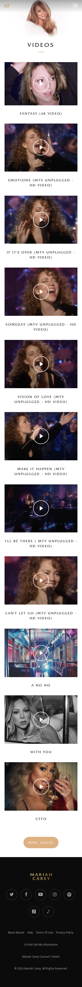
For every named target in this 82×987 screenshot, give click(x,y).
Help (30, 932)
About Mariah (16, 932)
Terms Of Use (44, 932)
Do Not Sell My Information (41, 944)
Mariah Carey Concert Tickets (41, 956)
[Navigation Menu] (75, 5)
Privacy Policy (64, 932)
